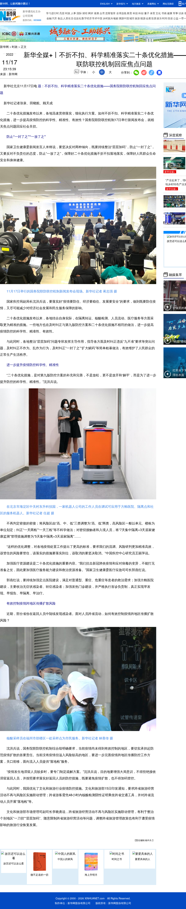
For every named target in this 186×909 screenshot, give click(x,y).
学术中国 (97, 18)
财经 (85, 13)
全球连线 (121, 13)
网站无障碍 (168, 3)
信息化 (77, 18)
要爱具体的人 (142, 859)
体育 (152, 13)
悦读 (170, 18)
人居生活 (68, 18)
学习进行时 (52, 13)
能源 (142, 18)
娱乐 (159, 18)
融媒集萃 (175, 274)
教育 (129, 13)
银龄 (115, 18)
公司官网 (28, 15)
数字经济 (87, 18)
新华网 (4, 47)
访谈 (181, 13)
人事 (73, 13)
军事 (175, 13)
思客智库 (110, 13)
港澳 (96, 13)
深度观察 (175, 135)
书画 (164, 13)
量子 (146, 13)
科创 (140, 13)
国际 (79, 13)
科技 (135, 13)
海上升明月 (91, 874)
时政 (67, 13)
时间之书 (117, 859)
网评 (90, 13)
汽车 (54, 18)
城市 (131, 18)
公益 (175, 18)
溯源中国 (124, 18)
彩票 (153, 18)
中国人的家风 (65, 859)
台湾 (102, 13)
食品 (60, 18)
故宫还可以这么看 (13, 863)
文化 (158, 13)
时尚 (164, 18)
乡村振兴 (108, 18)
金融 (49, 18)
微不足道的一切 (39, 874)
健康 (169, 13)
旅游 (137, 18)
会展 (148, 18)
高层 (61, 13)
